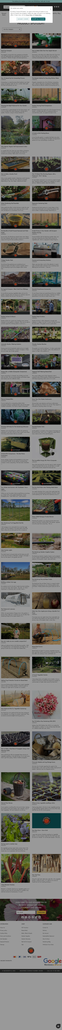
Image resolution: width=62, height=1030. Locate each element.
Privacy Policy (29, 15)
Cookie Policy (38, 15)
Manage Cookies (22, 19)
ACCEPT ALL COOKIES (38, 19)
